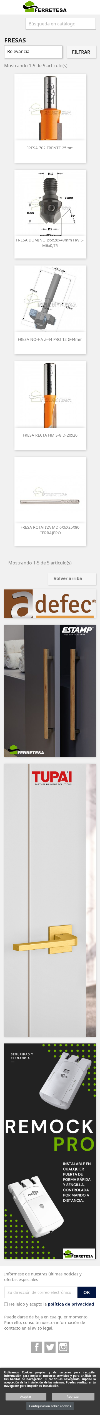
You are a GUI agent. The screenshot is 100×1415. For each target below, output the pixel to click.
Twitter (50, 1347)
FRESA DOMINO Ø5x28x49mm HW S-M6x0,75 (50, 242)
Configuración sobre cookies (50, 1406)
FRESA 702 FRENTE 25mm (50, 147)
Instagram (63, 1347)
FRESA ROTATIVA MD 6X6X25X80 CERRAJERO (50, 530)
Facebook (36, 1347)
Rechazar (73, 1396)
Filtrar (81, 52)
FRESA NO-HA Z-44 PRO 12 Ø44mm (50, 339)
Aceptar (25, 1396)
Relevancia (32, 52)
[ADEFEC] (50, 603)
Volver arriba (71, 579)
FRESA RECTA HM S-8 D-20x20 (50, 435)
